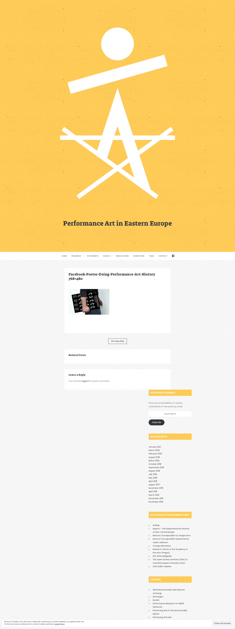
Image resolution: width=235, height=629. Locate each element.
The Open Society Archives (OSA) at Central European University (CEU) (170, 561)
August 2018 (154, 471)
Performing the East (162, 617)
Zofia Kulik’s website (162, 566)
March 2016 (154, 495)
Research (76, 256)
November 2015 (156, 501)
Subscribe (156, 422)
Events (106, 256)
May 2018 (153, 477)
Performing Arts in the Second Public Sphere (170, 612)
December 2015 (156, 498)
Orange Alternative (162, 545)
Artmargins (158, 596)
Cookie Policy (59, 624)
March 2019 (154, 460)
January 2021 (155, 447)
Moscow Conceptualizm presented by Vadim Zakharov (171, 541)
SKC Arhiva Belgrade (162, 556)
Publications (122, 256)
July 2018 (153, 474)
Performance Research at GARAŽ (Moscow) (168, 605)
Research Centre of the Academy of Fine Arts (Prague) (170, 551)
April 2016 (153, 491)
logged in (85, 381)
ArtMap (156, 525)
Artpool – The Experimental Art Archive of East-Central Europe (171, 530)
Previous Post (117, 341)
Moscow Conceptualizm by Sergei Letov (172, 535)
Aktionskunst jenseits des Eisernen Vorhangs (169, 591)
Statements (93, 256)
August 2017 (154, 484)
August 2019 (154, 457)
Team (151, 256)
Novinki (156, 600)
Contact (162, 256)
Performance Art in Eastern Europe (117, 223)
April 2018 (153, 481)
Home (64, 256)
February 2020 (155, 453)
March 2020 (154, 450)
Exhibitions (138, 256)
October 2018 (155, 464)
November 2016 (156, 488)
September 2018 (156, 467)
